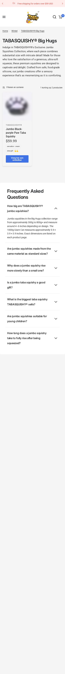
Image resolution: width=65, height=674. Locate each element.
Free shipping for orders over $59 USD (35, 3)
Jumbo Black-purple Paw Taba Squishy (16, 132)
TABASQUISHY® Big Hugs (32, 31)
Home (5, 31)
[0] (59, 17)
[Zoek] (54, 17)
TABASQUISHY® (14, 125)
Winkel (15, 31)
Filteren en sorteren (15, 87)
